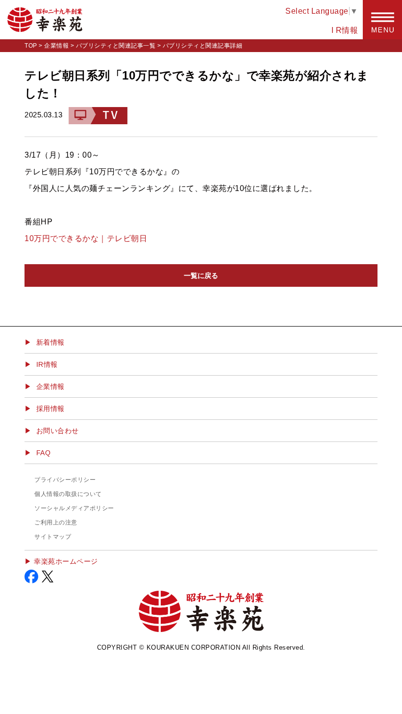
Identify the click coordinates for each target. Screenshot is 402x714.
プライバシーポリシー (65, 479)
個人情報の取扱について (68, 494)
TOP (31, 45)
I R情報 (344, 30)
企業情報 (56, 45)
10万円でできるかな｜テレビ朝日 (86, 238)
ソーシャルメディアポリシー (74, 508)
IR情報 (47, 364)
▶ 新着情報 (45, 342)
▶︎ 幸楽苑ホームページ (61, 561)
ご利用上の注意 (55, 522)
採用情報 (50, 408)
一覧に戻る (201, 275)
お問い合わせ (57, 431)
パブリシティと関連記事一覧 (116, 45)
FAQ (43, 453)
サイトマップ (52, 536)
